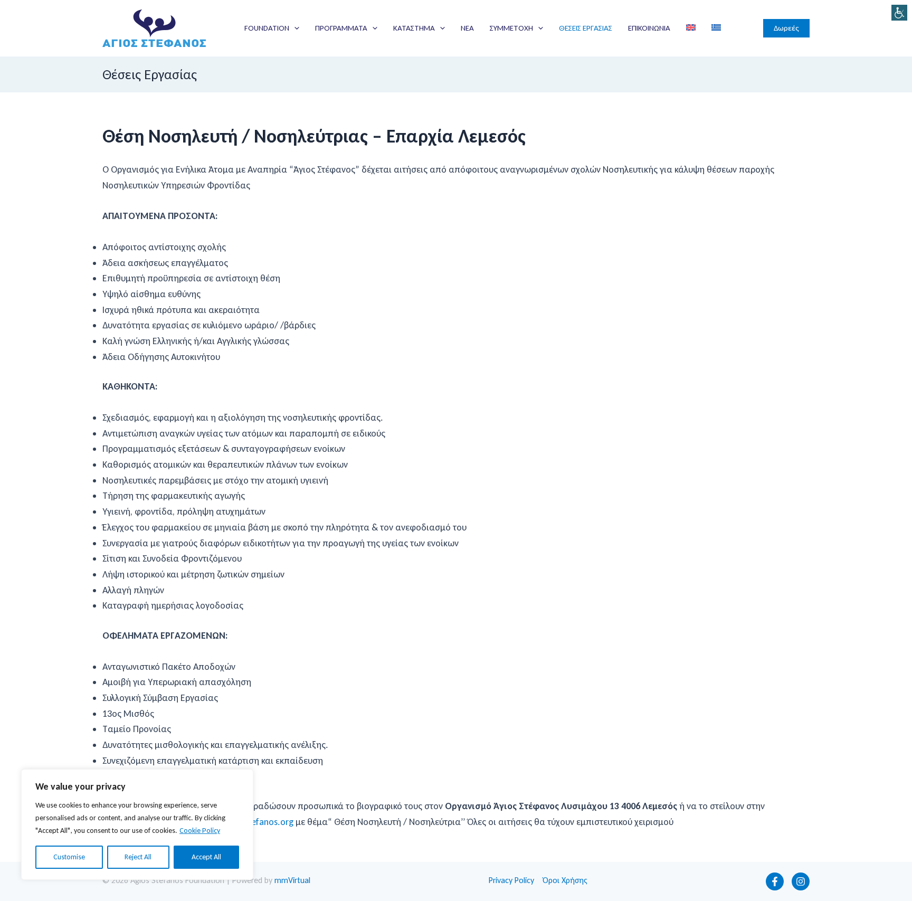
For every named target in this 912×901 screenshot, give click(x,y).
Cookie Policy (199, 830)
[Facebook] (775, 881)
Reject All (138, 856)
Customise (69, 856)
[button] (294, 28)
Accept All (206, 856)
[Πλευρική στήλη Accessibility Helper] (899, 12)
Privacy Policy (511, 880)
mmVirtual (292, 880)
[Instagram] (801, 881)
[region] (137, 824)
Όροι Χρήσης (565, 880)
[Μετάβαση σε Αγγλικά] (691, 28)
